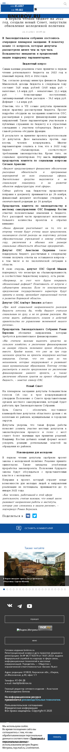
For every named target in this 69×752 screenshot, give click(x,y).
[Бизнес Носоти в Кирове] (24, 16)
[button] (4, 589)
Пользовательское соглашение (24, 705)
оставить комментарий (39, 528)
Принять (57, 737)
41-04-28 (20, 680)
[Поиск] (65, 3)
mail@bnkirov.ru (22, 683)
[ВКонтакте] (28, 517)
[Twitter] (34, 517)
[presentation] (3, 568)
